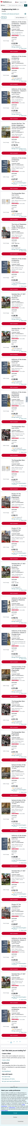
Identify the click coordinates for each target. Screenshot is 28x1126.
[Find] (25, 5)
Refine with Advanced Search (11, 14)
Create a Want (6, 1060)
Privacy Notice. (4, 1110)
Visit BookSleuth (6, 1071)
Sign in (21, 2)
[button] (22, 48)
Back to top (14, 1087)
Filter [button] (4, 17)
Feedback (26, 399)
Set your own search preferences (11, 1081)
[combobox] (16, 5)
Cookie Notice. (12, 1107)
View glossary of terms (8, 1079)
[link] (25, 14)
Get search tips (6, 1076)
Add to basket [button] (14, 51)
